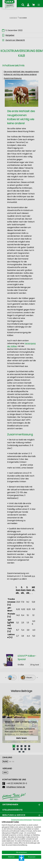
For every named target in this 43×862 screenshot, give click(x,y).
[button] (21, 858)
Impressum (37, 820)
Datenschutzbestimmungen (21, 820)
